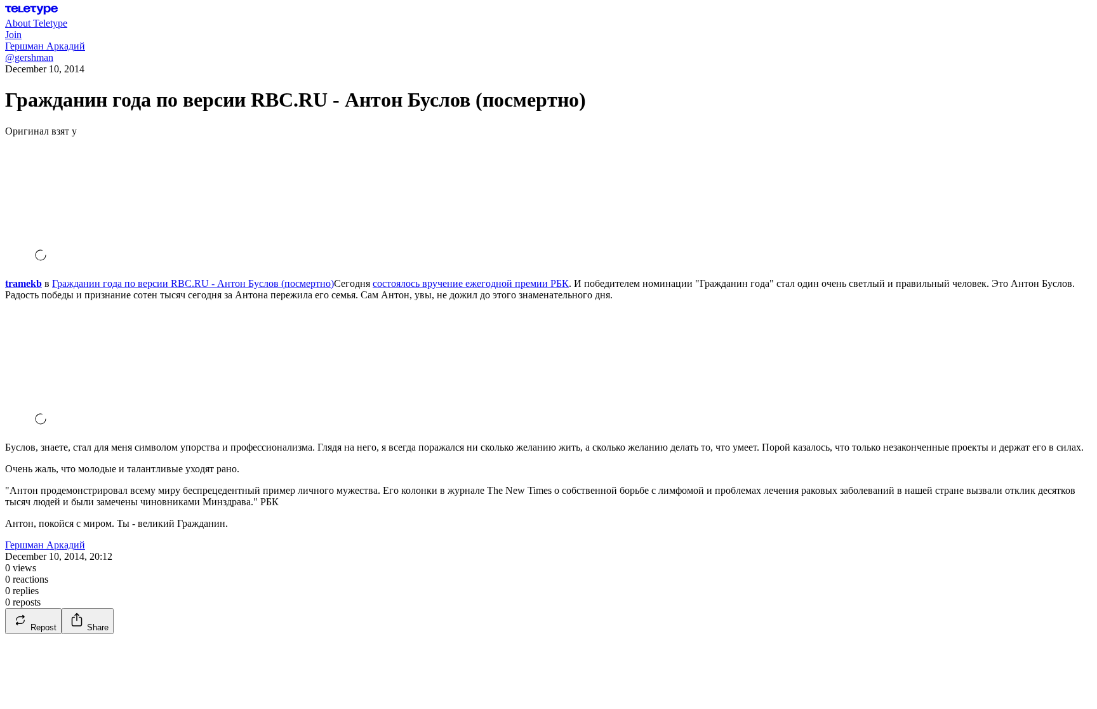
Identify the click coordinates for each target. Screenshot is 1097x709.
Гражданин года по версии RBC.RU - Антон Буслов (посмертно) (193, 283)
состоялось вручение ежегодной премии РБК (471, 283)
